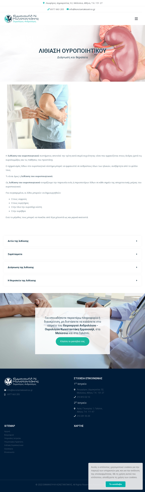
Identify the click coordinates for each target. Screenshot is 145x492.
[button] (138, 477)
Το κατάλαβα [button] (115, 484)
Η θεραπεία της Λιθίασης (22, 280)
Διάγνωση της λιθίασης (21, 267)
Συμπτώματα (15, 254)
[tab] (72, 241)
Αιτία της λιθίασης (18, 241)
